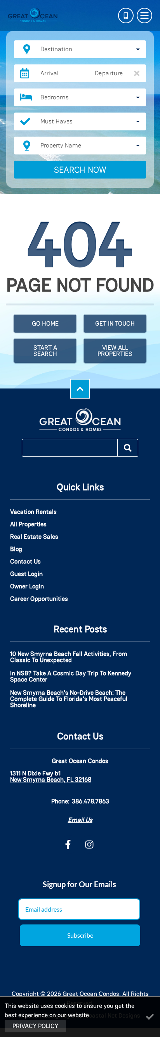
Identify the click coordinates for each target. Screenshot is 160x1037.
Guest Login (26, 574)
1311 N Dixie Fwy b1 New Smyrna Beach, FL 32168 (50, 776)
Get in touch (115, 323)
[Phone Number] (126, 15)
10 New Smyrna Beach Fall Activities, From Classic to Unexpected (68, 657)
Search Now (80, 169)
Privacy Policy (35, 1026)
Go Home (45, 323)
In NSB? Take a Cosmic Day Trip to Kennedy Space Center (70, 676)
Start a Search (45, 350)
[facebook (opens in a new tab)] (69, 844)
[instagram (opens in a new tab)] (89, 844)
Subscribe (80, 935)
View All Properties (114, 350)
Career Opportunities (39, 599)
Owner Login (27, 586)
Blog (16, 549)
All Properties (28, 524)
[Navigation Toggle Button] (144, 15)
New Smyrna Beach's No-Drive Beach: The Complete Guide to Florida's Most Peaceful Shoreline (68, 699)
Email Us (80, 820)
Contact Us (25, 561)
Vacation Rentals (33, 512)
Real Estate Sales (34, 537)
